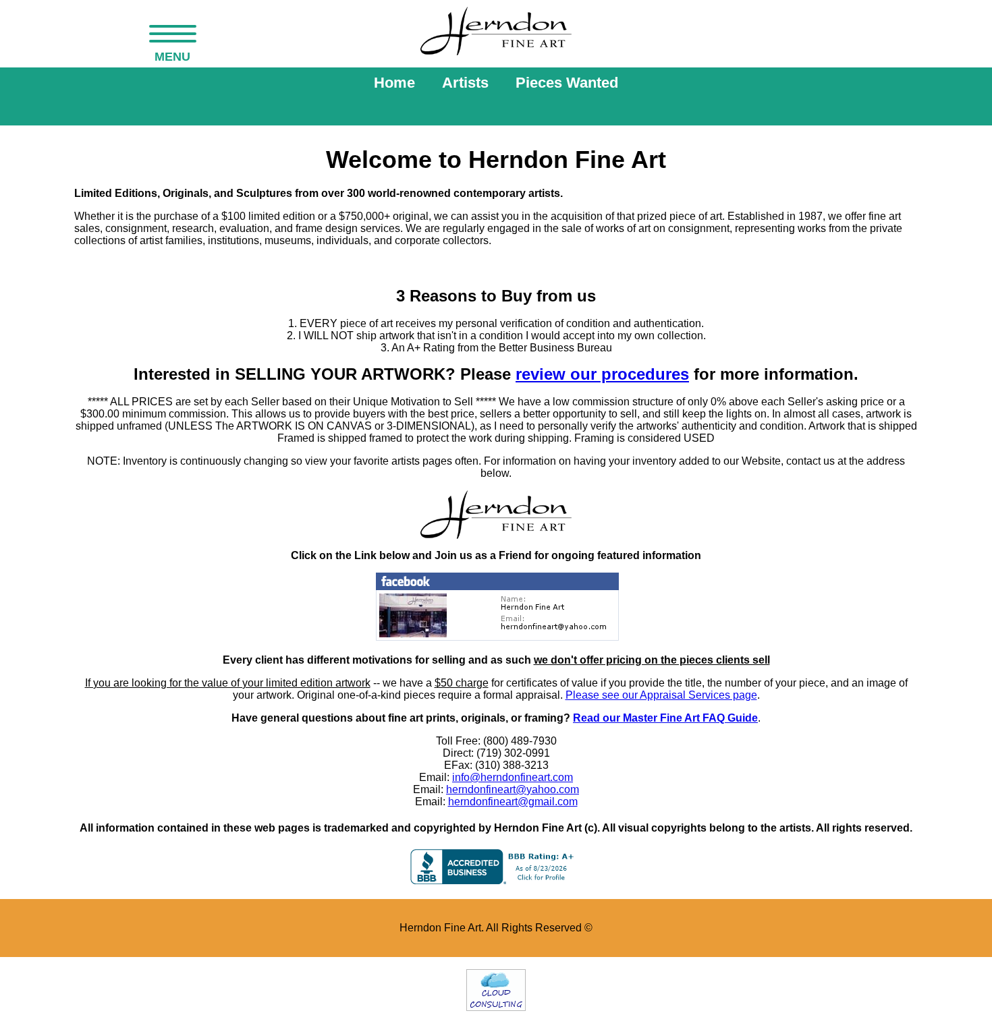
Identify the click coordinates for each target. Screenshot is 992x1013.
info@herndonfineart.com (512, 777)
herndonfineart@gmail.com (513, 801)
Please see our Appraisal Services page (661, 695)
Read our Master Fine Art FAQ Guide (665, 718)
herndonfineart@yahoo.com (512, 789)
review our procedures (602, 374)
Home (394, 82)
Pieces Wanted (567, 82)
